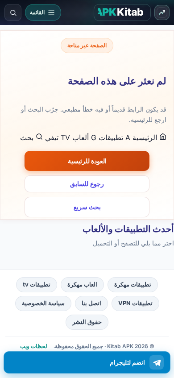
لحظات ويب (33, 346)
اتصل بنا (91, 303)
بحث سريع (87, 207)
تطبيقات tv (36, 284)
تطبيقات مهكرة (132, 284)
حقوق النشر (87, 321)
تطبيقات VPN (135, 303)
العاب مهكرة (82, 284)
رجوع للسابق (87, 183)
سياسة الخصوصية (43, 303)
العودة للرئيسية (87, 161)
